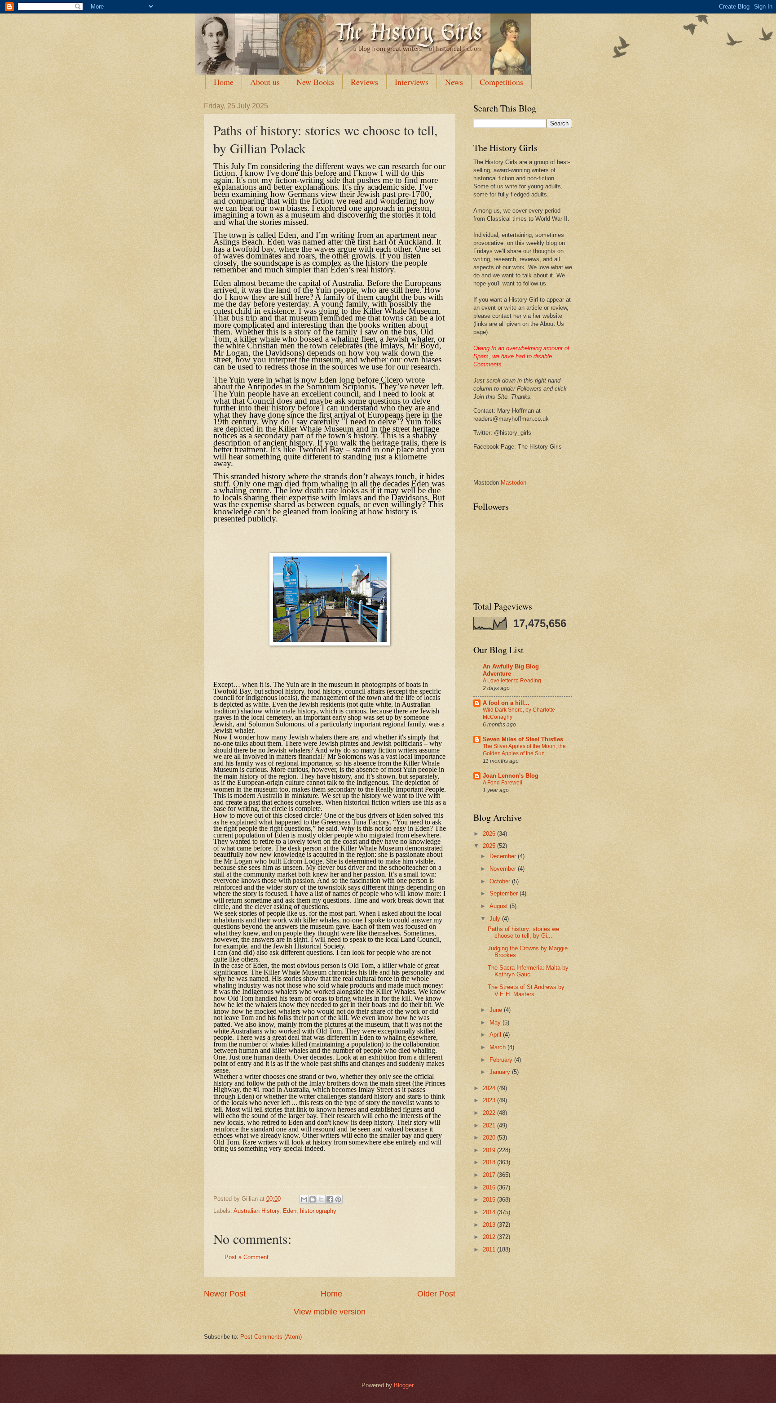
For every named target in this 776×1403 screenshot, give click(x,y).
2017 (490, 1174)
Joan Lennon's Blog (510, 775)
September (504, 893)
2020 (490, 1137)
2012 (490, 1237)
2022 (490, 1112)
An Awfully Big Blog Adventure (511, 670)
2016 (490, 1187)
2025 (490, 845)
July (495, 918)
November (503, 868)
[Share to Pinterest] (338, 1199)
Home (224, 81)
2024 (490, 1088)
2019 (490, 1150)
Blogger (403, 1385)
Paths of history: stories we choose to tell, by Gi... (523, 932)
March (498, 1047)
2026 (490, 833)
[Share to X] (321, 1199)
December (503, 856)
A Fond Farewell (502, 782)
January (500, 1072)
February (501, 1059)
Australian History (256, 1210)
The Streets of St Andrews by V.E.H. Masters (526, 990)
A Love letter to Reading (512, 680)
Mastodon (513, 482)
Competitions (501, 81)
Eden (289, 1210)
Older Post (436, 1293)
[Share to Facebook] (329, 1199)
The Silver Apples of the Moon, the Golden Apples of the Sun (524, 750)
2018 (490, 1162)
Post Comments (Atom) (271, 1336)
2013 (490, 1224)
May (496, 1022)
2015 (490, 1199)
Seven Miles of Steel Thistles (523, 739)
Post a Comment (247, 1257)
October (500, 881)
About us (265, 81)
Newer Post (225, 1293)
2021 (490, 1125)
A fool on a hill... (506, 702)
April (496, 1034)
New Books (315, 81)
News (454, 81)
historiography (318, 1210)
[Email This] (304, 1199)
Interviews (411, 81)
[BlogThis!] (312, 1199)
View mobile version (330, 1311)
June (496, 1010)
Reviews (364, 81)
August (499, 906)
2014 (490, 1212)
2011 (490, 1249)
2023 (490, 1100)
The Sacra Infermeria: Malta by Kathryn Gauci (528, 971)
